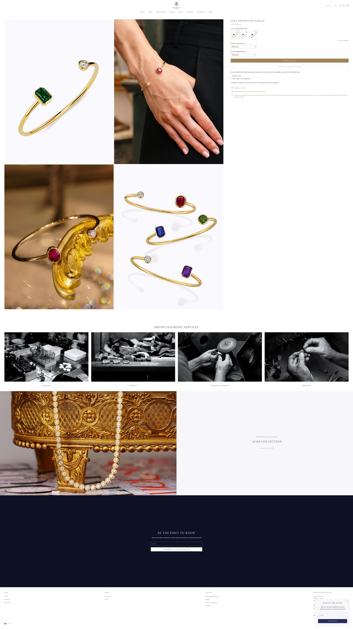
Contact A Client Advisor (289, 66)
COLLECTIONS (161, 12)
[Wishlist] (344, 6)
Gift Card (7, 602)
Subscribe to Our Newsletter (176, 549)
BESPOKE (190, 12)
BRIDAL (180, 12)
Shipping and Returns (212, 596)
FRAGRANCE (201, 12)
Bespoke (6, 599)
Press (106, 599)
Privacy (207, 599)
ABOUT (142, 12)
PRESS (211, 12)
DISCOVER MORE (267, 448)
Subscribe (332, 621)
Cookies (207, 605)
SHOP (150, 12)
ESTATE (172, 12)
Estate (6, 596)
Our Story (108, 596)
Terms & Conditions (211, 602)
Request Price (289, 60)
